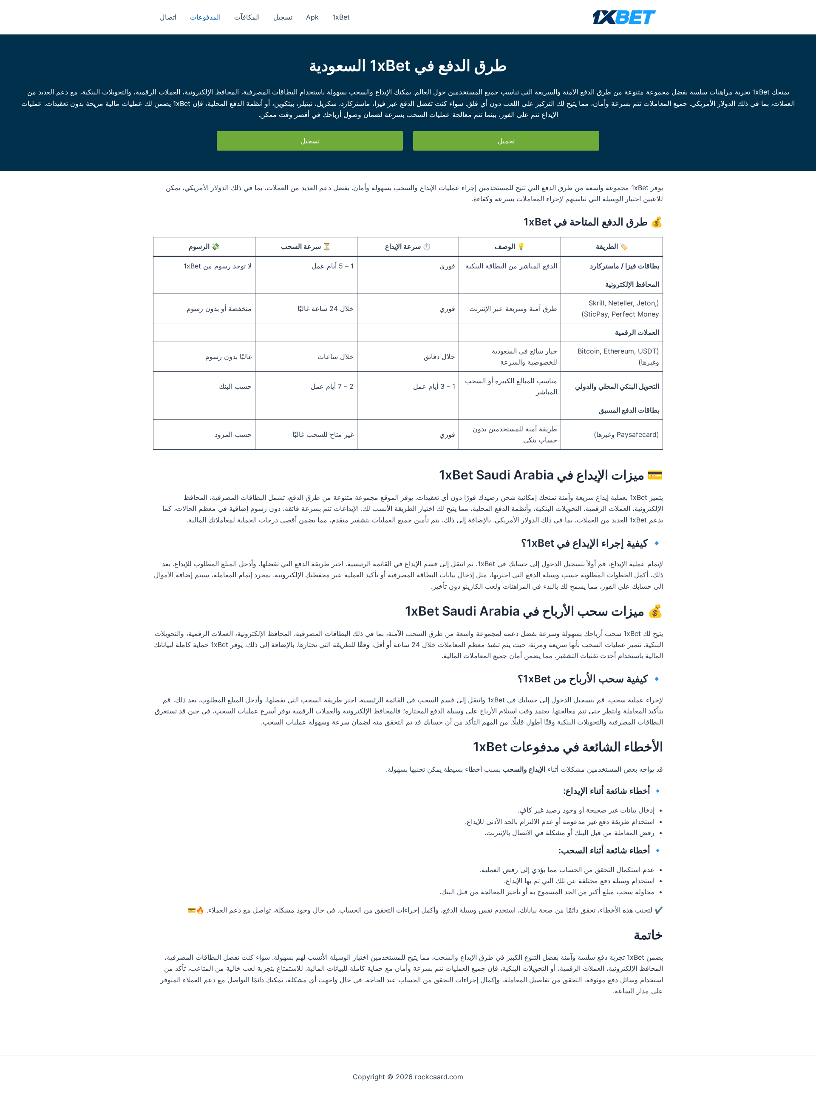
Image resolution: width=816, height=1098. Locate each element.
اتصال (168, 17)
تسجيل (282, 17)
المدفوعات (205, 17)
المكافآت (247, 17)
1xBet (341, 17)
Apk (312, 17)
